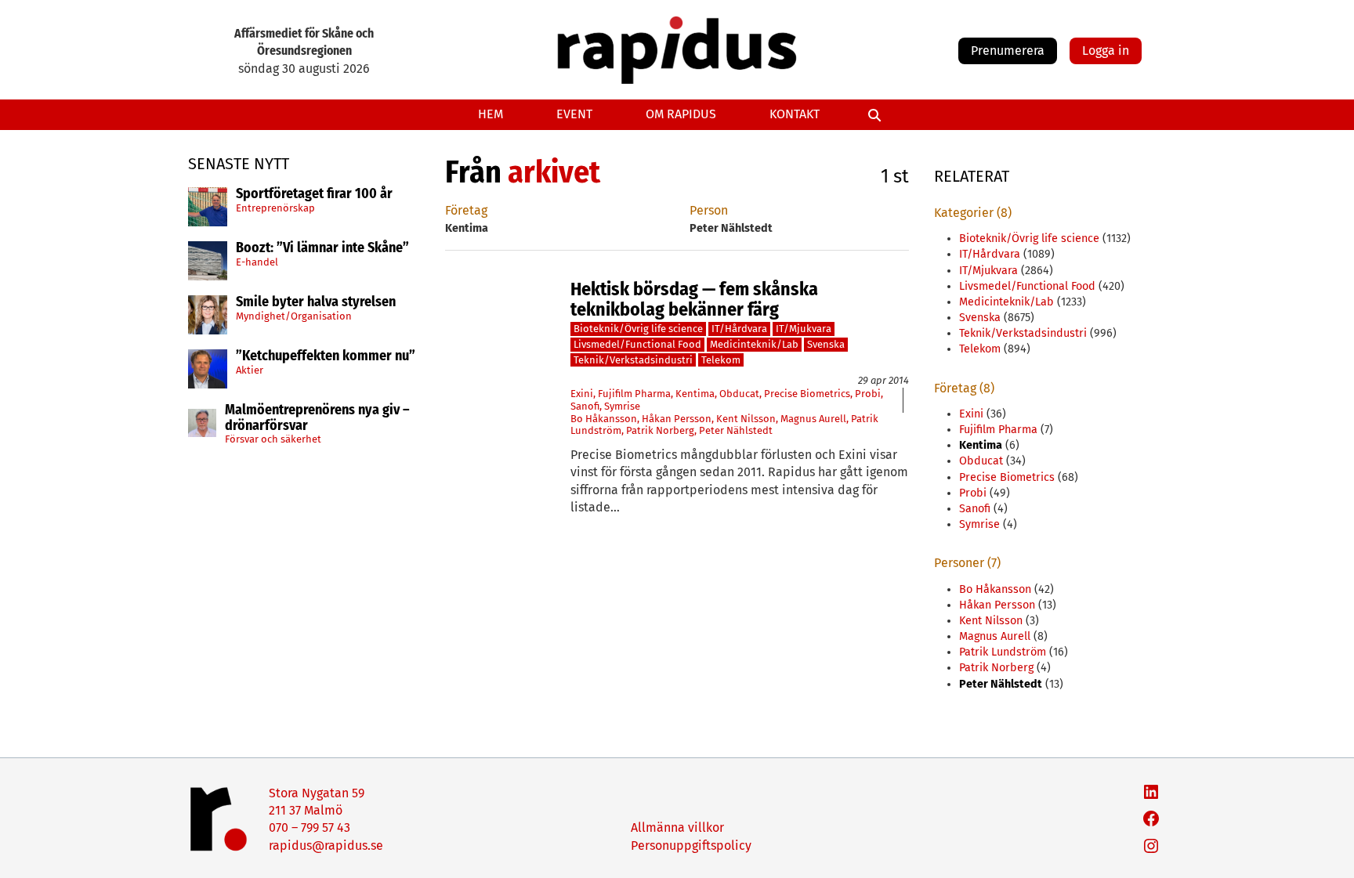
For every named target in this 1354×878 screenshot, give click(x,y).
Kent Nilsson (746, 419)
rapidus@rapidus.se (326, 845)
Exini (581, 393)
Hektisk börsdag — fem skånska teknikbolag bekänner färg (694, 299)
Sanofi (584, 406)
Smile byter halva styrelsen (316, 302)
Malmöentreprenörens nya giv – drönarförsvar (317, 418)
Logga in (1105, 50)
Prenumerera (1007, 50)
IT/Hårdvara (739, 328)
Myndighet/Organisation (294, 316)
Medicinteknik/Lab (754, 344)
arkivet (554, 172)
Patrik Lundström (1002, 652)
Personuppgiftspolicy (691, 845)
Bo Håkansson (603, 419)
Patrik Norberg (660, 430)
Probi (868, 393)
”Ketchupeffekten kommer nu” (325, 356)
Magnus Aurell (813, 419)
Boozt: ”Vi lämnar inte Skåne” (322, 248)
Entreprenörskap (275, 208)
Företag (466, 210)
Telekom (720, 360)
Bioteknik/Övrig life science (638, 328)
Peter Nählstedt (736, 430)
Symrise (622, 406)
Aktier (249, 370)
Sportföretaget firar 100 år (314, 194)
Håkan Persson (676, 419)
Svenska (826, 344)
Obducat (739, 393)
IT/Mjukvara (803, 328)
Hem (490, 114)
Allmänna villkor (677, 827)
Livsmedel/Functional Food (637, 344)
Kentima (695, 393)
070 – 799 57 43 (309, 827)
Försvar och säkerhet (273, 439)
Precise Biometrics (807, 393)
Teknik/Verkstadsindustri (633, 360)
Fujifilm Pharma (634, 393)
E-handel (257, 262)
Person (709, 210)
